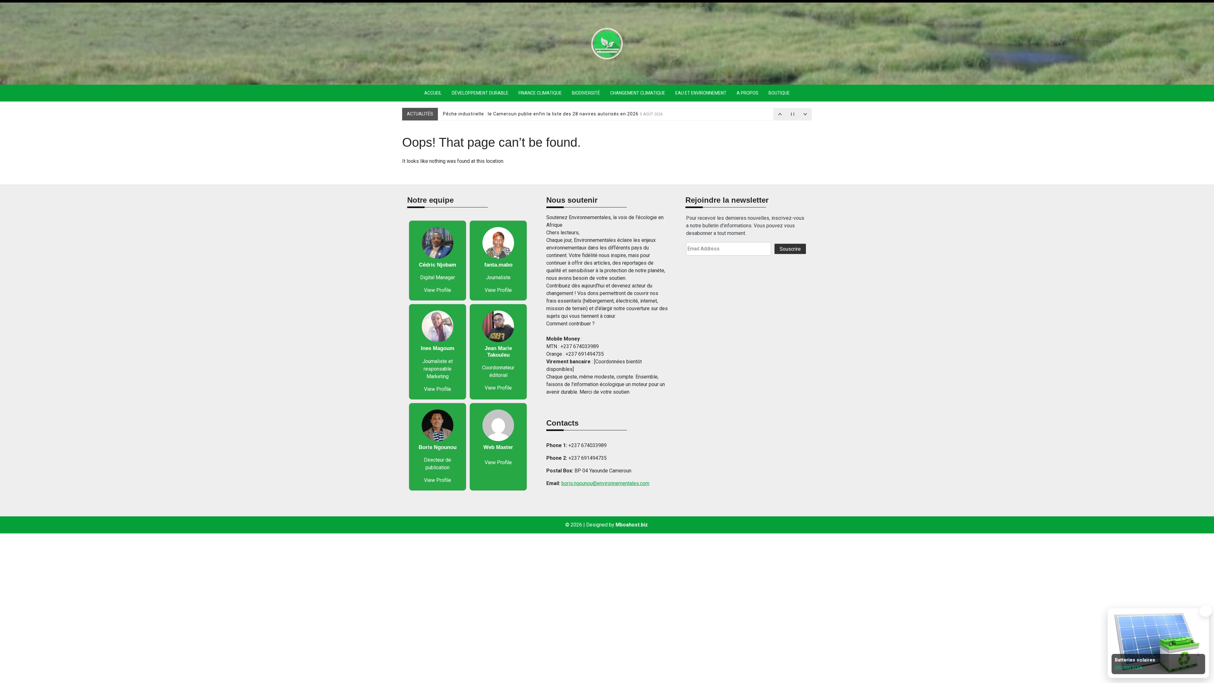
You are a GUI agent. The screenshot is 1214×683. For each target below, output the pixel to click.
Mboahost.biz (632, 525)
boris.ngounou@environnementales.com (605, 483)
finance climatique (540, 92)
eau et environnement (701, 92)
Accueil (433, 92)
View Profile (437, 290)
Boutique (779, 92)
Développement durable (480, 92)
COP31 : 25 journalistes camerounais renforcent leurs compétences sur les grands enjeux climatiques (571, 113)
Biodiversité (586, 92)
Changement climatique (637, 92)
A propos (747, 92)
